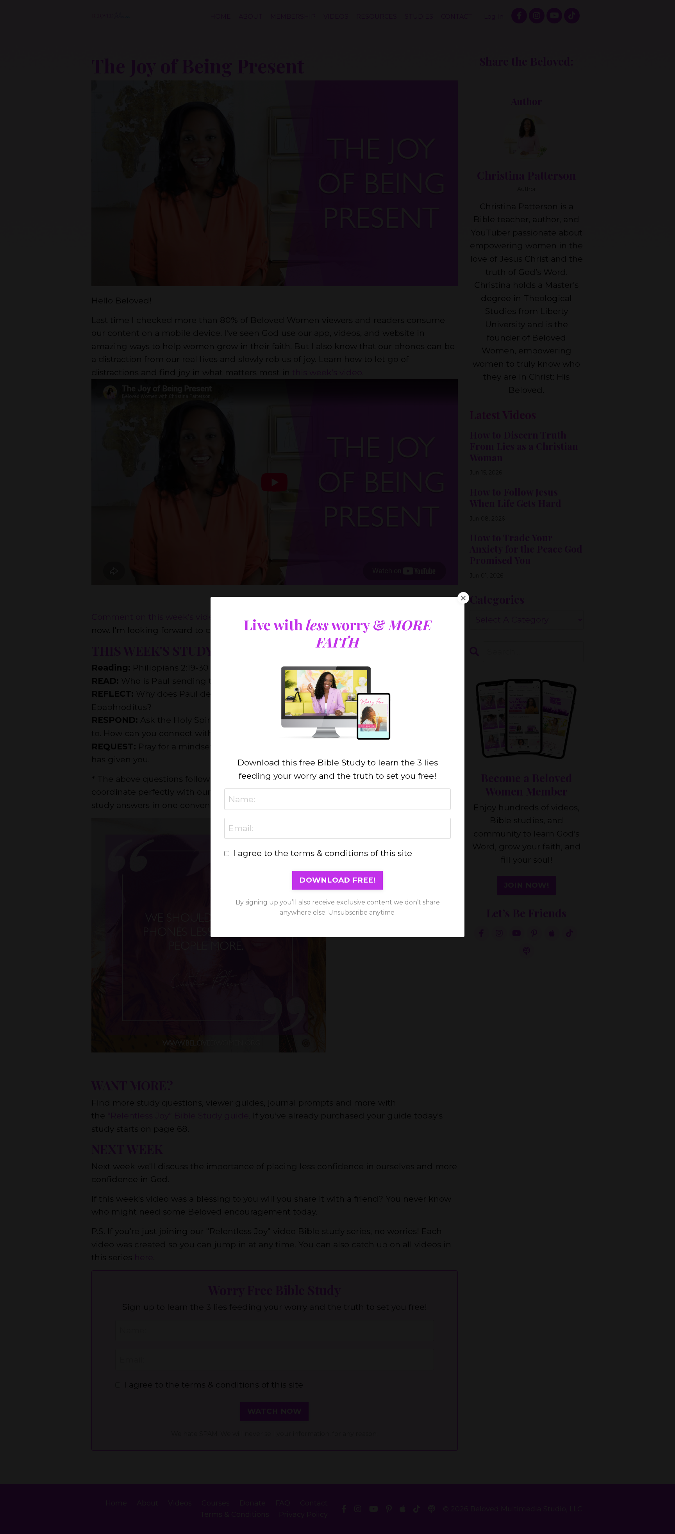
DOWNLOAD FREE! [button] (337, 880)
